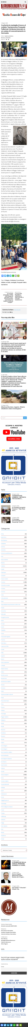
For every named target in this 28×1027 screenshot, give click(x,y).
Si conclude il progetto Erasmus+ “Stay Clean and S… (18, 509)
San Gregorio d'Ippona (6, 758)
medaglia (13, 282)
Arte (2, 556)
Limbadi (3, 665)
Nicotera (3, 688)
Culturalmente (4, 598)
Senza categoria (4, 774)
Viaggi (2, 823)
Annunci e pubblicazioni (6, 553)
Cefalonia (13, 280)
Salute (2, 742)
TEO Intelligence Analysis (7, 806)
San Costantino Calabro (6, 752)
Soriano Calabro (5, 781)
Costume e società (5, 585)
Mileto (2, 672)
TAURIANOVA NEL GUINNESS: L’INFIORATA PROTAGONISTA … (19, 497)
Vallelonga (3, 816)
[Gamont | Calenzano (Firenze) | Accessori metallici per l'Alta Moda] (14, 466)
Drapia (2, 607)
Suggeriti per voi (5, 800)
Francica (3, 640)
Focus (2, 633)
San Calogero (4, 745)
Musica (2, 684)
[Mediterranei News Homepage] (9, 907)
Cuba (2, 595)
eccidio (8, 282)
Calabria (3, 566)
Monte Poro (4, 678)
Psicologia (3, 713)
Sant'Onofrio (4, 765)
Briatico (3, 562)
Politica (3, 710)
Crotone (3, 591)
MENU (4, 2)
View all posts (17, 309)
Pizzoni (2, 707)
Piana (2, 697)
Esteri (2, 620)
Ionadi (2, 649)
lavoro (2, 659)
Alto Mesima (4, 540)
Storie (2, 797)
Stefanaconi (4, 794)
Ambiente (3, 543)
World (2, 832)
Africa (2, 534)
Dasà (2, 601)
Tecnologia (3, 803)
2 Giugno (6, 280)
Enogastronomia (5, 617)
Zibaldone (3, 835)
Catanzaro (3, 572)
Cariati (2, 569)
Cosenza (3, 582)
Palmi (2, 691)
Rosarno (3, 736)
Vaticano (3, 819)
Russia (2, 739)
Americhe (3, 550)
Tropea (2, 813)
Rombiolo (3, 733)
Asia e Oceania (4, 559)
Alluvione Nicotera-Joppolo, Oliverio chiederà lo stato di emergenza (13, 407)
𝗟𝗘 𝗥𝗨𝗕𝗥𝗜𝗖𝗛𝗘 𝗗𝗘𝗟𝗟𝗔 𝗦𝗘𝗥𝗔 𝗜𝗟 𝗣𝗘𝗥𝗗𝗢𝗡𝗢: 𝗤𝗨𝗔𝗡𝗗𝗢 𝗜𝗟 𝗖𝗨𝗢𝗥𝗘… (19, 864)
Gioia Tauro (3, 643)
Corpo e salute (4, 579)
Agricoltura (3, 537)
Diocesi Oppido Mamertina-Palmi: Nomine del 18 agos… (18, 875)
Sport (2, 790)
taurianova (4, 284)
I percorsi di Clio (4, 646)
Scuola (2, 771)
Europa (3, 623)
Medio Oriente (4, 668)
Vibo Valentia (4, 826)
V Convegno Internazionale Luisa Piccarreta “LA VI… (18, 520)
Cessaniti (3, 575)
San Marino (3, 762)
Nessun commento (5, 37)
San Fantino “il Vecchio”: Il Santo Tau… (19, 888)
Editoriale (3, 614)
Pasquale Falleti (21, 282)
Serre (2, 778)
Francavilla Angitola (5, 636)
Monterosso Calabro (6, 681)
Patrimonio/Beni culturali (7, 694)
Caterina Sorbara (9, 36)
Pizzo (2, 704)
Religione (3, 720)
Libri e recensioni (5, 662)
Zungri (2, 839)
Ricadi (2, 723)
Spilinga (3, 787)
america (3, 546)
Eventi (2, 627)
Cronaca (3, 588)
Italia (2, 652)
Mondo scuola (4, 675)
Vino (2, 829)
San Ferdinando (4, 755)
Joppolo (3, 656)
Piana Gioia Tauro (5, 701)
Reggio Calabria (4, 717)
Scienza (3, 768)
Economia (3, 611)
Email (2, 966)
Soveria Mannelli (5, 784)
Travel (2, 810)
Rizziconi (3, 729)
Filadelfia (3, 630)
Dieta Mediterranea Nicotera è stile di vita (10, 604)
